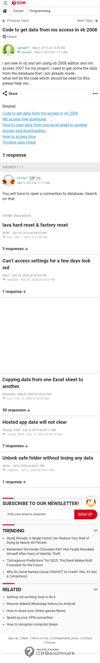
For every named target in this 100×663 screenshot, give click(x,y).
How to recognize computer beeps (32, 624)
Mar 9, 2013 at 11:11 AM (50, 52)
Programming (40, 11)
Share (13, 94)
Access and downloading (23, 130)
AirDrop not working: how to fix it (31, 597)
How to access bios (19, 136)
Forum (18, 11)
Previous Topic (18, 20)
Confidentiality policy (65, 638)
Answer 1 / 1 (13, 167)
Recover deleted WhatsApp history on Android (41, 604)
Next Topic (85, 20)
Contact (87, 638)
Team (24, 638)
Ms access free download (24, 119)
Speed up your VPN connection (30, 617)
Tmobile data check (19, 142)
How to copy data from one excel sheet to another (44, 125)
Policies (50, 642)
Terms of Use (39, 638)
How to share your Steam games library (36, 611)
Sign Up (13, 638)
